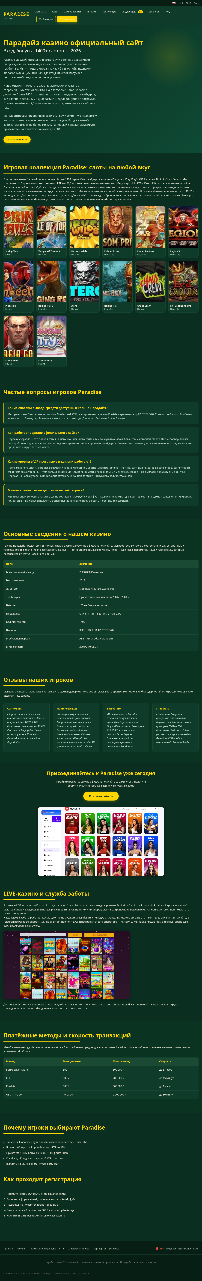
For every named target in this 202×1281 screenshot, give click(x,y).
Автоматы (40, 11)
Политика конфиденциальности (47, 1248)
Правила (8, 1248)
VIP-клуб (91, 11)
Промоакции (109, 11)
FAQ (168, 11)
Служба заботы (72, 11)
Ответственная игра (78, 1248)
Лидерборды (132, 11)
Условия (21, 1248)
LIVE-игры (154, 11)
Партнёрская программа (106, 1248)
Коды (55, 11)
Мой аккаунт (46, 19)
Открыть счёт (67, 19)
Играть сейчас (17, 139)
